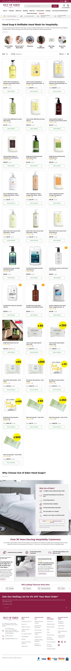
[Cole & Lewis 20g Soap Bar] (35, 330)
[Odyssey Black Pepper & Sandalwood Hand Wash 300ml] (58, 106)
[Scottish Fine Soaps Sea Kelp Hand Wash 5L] (35, 255)
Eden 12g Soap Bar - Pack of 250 (58, 417)
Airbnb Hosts (38, 630)
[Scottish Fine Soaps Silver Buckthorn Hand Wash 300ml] (35, 293)
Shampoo (30, 46)
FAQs (48, 632)
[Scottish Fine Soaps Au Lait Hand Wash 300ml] (58, 255)
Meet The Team (25, 627)
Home (3, 19)
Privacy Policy (50, 635)
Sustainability (24, 636)
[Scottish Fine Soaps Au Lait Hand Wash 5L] (12, 293)
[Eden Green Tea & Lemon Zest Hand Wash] (12, 218)
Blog (48, 629)
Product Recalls (51, 648)
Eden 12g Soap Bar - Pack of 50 (35, 417)
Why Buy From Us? (26, 621)
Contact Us (50, 621)
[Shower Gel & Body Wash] (19, 40)
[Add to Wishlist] (21, 91)
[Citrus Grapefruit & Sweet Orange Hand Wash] (12, 181)
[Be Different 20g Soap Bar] (58, 367)
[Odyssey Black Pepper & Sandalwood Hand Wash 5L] (12, 143)
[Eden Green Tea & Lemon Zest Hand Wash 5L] (58, 218)
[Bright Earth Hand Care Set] (12, 330)
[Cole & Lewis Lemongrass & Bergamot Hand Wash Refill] (35, 69)
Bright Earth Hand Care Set (10, 342)
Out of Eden (9, 657)
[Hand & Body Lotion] (9, 40)
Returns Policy (50, 627)
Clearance (41, 13)
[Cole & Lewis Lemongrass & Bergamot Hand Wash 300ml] (12, 69)
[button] (67, 5)
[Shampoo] (30, 40)
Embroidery (61, 625)
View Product (42, 574)
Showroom (61, 628)
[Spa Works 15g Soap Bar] (12, 367)
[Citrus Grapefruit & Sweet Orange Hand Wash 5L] (58, 181)
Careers (23, 639)
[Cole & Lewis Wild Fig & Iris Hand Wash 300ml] (12, 106)
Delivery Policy (51, 624)
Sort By (13, 54)
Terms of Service (51, 642)
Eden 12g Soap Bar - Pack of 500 (12, 454)
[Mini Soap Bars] (51, 40)
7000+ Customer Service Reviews (52, 521)
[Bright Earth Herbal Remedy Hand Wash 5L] (58, 143)
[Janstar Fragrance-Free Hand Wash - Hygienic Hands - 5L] (58, 293)
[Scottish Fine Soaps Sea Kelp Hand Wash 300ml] (12, 255)
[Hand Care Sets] (62, 40)
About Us (23, 624)
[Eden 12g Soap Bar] (35, 404)
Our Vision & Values (26, 633)
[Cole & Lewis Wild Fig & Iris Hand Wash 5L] (35, 106)
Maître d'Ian (24, 646)
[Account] (64, 5)
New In (5, 10)
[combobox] (38, 6)
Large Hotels (38, 637)
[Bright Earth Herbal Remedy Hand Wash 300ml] (35, 143)
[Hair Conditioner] (41, 40)
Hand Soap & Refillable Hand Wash (12, 19)
